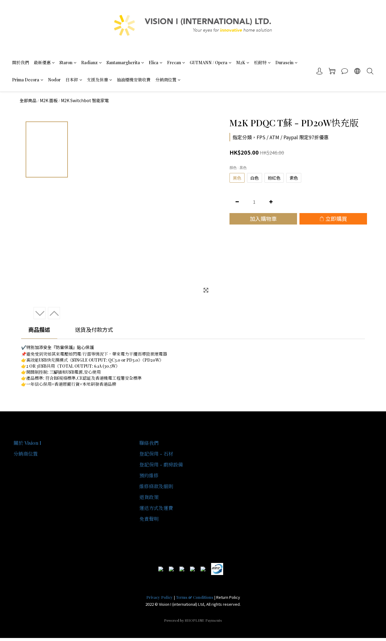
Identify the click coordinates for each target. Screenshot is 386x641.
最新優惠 (42, 62)
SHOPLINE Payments (203, 620)
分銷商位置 (165, 80)
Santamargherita (123, 62)
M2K (240, 62)
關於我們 (20, 62)
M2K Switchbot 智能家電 (85, 100)
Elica (153, 62)
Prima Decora (25, 80)
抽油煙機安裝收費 (133, 80)
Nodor (54, 80)
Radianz (89, 62)
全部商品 (28, 100)
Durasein (284, 62)
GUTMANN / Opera (208, 62)
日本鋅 (71, 80)
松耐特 (260, 62)
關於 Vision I (27, 443)
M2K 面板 (49, 100)
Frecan (174, 62)
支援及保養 (97, 80)
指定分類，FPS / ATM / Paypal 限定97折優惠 (281, 137)
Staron (65, 62)
